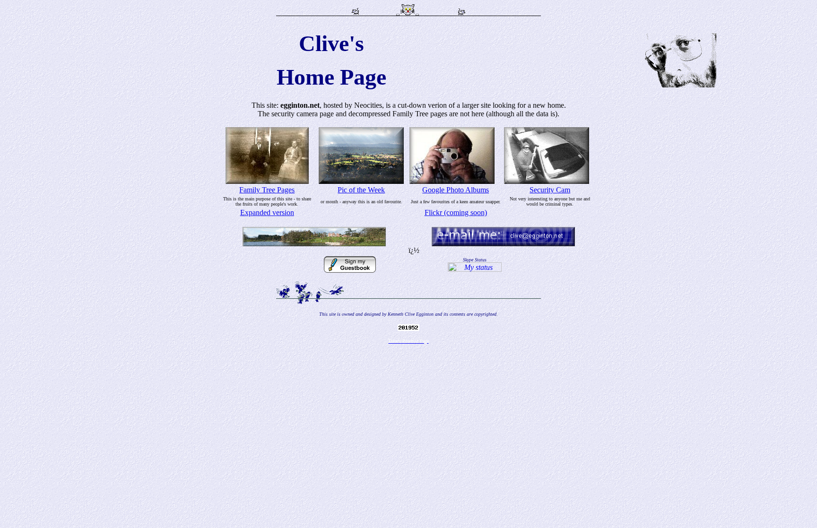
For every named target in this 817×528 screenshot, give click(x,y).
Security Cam (550, 190)
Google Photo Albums (455, 190)
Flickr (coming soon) (456, 212)
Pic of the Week (361, 190)
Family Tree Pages (267, 190)
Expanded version (267, 212)
